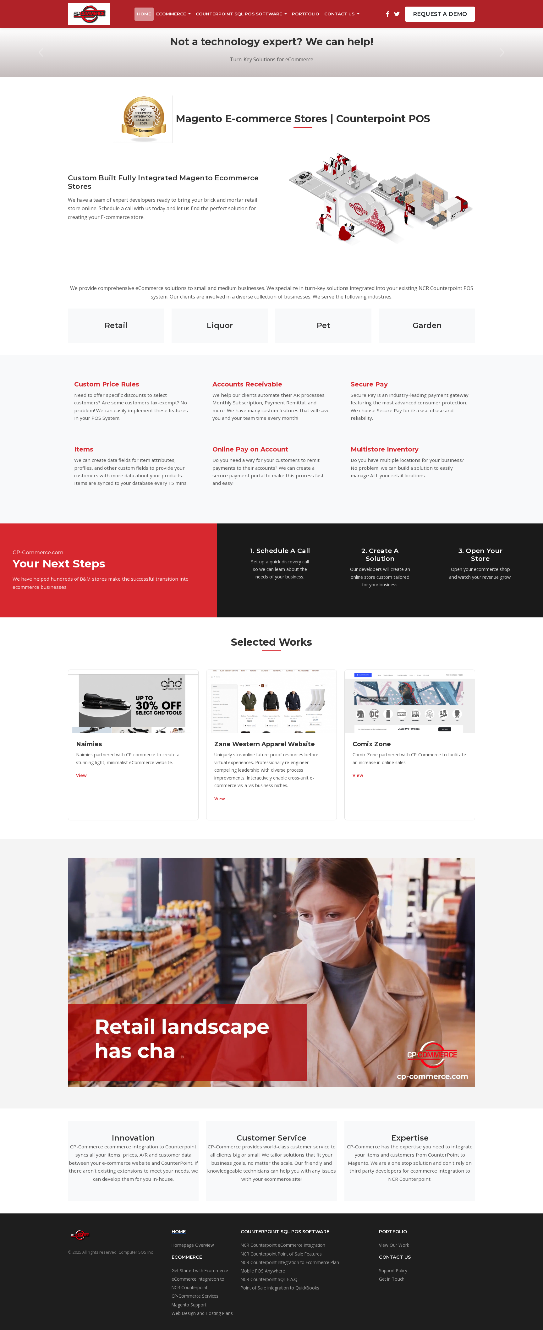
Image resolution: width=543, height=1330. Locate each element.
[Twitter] (397, 14)
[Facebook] (387, 14)
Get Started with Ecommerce (200, 1270)
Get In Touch (391, 1279)
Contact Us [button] (340, 13)
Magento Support (189, 1305)
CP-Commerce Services (195, 1296)
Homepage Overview (193, 1245)
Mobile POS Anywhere (263, 1271)
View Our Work (394, 1245)
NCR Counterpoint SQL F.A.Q (269, 1279)
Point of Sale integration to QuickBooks (280, 1288)
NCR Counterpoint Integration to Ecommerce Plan (290, 1262)
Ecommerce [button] (171, 13)
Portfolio (305, 13)
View (81, 775)
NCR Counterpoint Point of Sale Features (281, 1254)
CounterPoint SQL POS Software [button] (239, 13)
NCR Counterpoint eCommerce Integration (283, 1245)
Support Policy (393, 1270)
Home (144, 13)
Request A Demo (440, 14)
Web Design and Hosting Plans (202, 1313)
